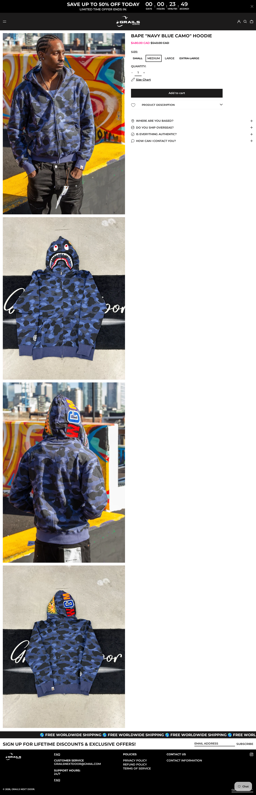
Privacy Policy (135, 760)
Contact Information (184, 760)
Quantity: (138, 66)
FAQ (57, 754)
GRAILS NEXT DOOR (23, 789)
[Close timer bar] (252, 6)
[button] (245, 21)
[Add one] (144, 72)
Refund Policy (135, 764)
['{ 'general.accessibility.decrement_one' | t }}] (132, 72)
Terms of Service (137, 768)
